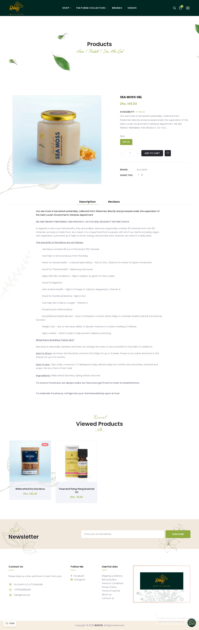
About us (106, 594)
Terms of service (111, 590)
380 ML (126, 141)
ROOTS (99, 625)
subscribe (178, 534)
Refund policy (109, 579)
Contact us (108, 598)
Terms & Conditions (112, 583)
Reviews (114, 201)
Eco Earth (142, 169)
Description (87, 201)
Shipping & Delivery (112, 575)
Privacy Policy (109, 587)
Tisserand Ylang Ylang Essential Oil (76, 490)
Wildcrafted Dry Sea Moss (30, 488)
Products (99, 44)
